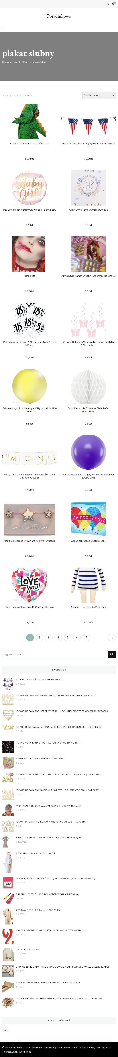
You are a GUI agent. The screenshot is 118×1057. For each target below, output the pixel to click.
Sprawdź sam (29, 126)
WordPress (25, 1051)
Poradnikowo (59, 16)
